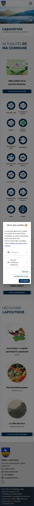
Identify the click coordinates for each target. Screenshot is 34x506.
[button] (17, 252)
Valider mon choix (21, 276)
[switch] (7, 262)
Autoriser (24, 281)
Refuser (25, 272)
